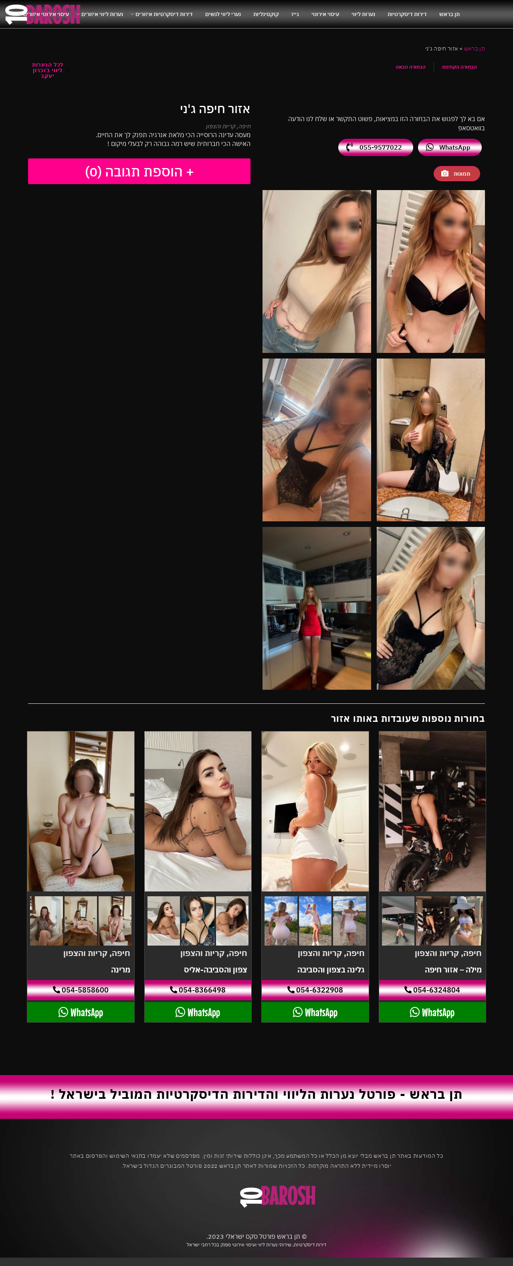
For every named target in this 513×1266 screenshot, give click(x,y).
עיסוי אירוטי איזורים (46, 14)
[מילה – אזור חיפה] (432, 811)
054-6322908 (319, 990)
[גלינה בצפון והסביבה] (315, 811)
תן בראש (449, 14)
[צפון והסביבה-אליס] (198, 811)
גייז (295, 14)
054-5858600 (84, 990)
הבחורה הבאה (411, 67)
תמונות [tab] (462, 173)
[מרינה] (80, 811)
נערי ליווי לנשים (223, 14)
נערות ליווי (363, 14)
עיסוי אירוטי (325, 14)
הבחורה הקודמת (459, 67)
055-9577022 (381, 147)
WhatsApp (455, 147)
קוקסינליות (266, 14)
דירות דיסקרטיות (407, 14)
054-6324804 (436, 990)
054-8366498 (201, 990)
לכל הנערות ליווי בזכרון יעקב (47, 70)
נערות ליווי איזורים (102, 14)
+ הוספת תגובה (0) (139, 171)
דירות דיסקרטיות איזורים (164, 14)
